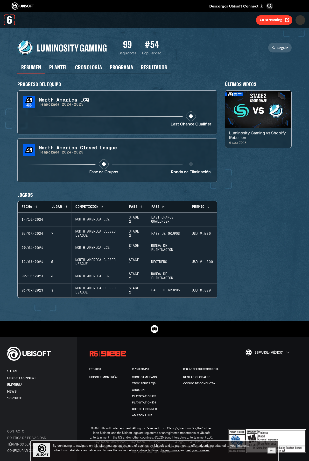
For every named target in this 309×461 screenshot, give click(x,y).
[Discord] (154, 329)
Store (12, 371)
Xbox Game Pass (144, 377)
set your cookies (198, 450)
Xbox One (139, 390)
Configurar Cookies (24, 450)
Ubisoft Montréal (104, 377)
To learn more (170, 450)
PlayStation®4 (144, 402)
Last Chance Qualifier (191, 124)
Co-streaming (271, 19)
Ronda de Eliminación (191, 172)
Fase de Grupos (103, 172)
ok (271, 450)
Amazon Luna (142, 415)
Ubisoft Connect (21, 378)
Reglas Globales (197, 377)
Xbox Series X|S (144, 383)
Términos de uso (21, 444)
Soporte (14, 398)
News (12, 391)
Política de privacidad (26, 437)
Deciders (159, 262)
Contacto (15, 431)
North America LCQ (92, 219)
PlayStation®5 (144, 396)
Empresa (14, 385)
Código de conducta (199, 383)
